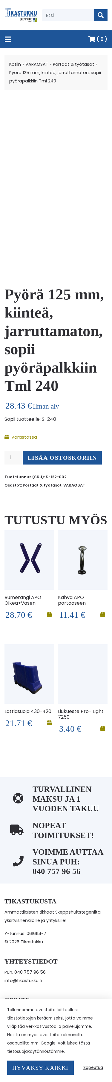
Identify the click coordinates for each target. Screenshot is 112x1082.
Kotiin (15, 64)
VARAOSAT (36, 64)
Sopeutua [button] (93, 1067)
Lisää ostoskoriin (62, 457)
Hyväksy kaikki (40, 1067)
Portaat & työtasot (73, 64)
